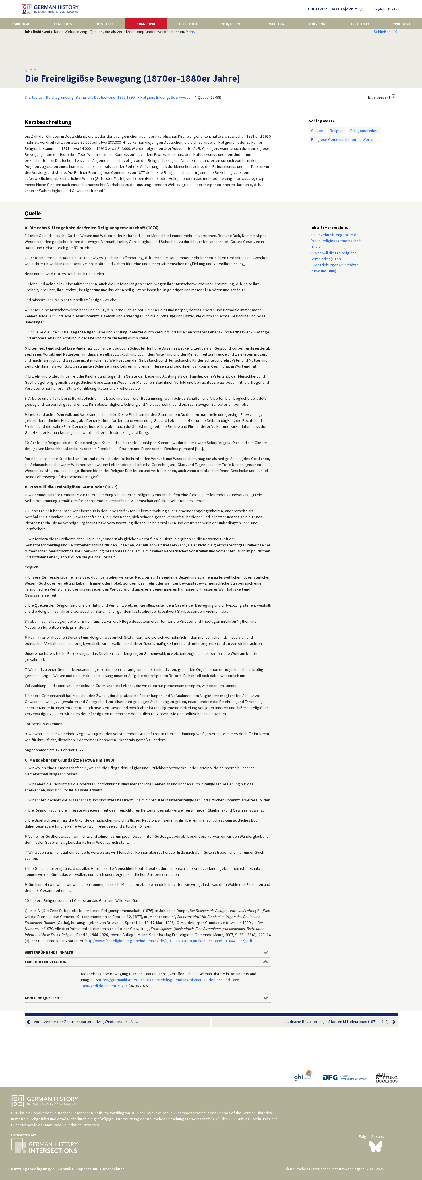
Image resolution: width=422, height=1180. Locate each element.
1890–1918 (187, 23)
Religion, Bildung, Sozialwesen (166, 97)
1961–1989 (359, 23)
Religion (337, 130)
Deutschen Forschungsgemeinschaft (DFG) (183, 1118)
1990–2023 (401, 23)
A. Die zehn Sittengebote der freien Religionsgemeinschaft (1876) (335, 240)
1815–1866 (104, 23)
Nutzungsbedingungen (33, 1168)
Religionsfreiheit (364, 130)
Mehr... (191, 31)
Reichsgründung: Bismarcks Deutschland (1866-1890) (91, 97)
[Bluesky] (376, 1146)
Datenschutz (112, 1168)
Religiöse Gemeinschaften (333, 139)
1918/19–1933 (232, 23)
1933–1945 (276, 23)
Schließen (386, 31)
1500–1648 (21, 23)
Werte (368, 139)
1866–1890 (146, 23)
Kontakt (65, 1168)
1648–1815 (62, 23)
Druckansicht (379, 97)
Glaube (317, 130)
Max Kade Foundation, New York (72, 1124)
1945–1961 (318, 23)
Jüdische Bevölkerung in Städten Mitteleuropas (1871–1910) (337, 1021)
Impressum (86, 1168)
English (379, 9)
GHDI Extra (318, 8)
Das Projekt (342, 8)
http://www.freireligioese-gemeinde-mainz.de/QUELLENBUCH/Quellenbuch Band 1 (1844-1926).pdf (168, 940)
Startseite (33, 97)
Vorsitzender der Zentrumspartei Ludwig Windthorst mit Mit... (86, 1021)
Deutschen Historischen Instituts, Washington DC (93, 1112)
